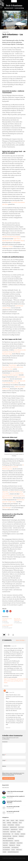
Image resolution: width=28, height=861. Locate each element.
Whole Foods (19, 849)
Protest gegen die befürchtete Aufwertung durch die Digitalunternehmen (13, 496)
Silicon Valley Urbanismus (8, 840)
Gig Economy (13, 831)
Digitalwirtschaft (13, 827)
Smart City (17, 840)
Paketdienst (21, 836)
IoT (12, 833)
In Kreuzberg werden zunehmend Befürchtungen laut (13, 467)
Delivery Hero (5, 827)
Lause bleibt (6, 494)
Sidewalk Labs (10, 838)
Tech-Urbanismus (14, 5)
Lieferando (23, 833)
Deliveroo (17, 824)
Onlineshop (15, 836)
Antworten (6, 685)
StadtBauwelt (12, 842)
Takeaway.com (12, 845)
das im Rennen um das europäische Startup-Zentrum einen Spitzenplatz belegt (14, 352)
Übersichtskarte (13, 365)
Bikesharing (15, 822)
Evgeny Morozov (14, 829)
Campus (4, 824)
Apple (17, 820)
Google (18, 831)
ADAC (4, 820)
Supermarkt (5, 845)
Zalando (4, 851)
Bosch (20, 822)
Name (4, 754)
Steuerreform (19, 842)
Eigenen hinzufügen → (21, 640)
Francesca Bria (6, 831)
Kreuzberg (17, 833)
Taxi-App (18, 845)
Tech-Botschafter (6, 847)
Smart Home (5, 842)
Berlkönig (9, 822)
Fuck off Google (7, 507)
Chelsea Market (11, 824)
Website (4, 766)
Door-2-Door (21, 827)
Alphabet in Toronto (7, 246)
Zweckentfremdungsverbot (13, 851)
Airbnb (8, 820)
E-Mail (4, 760)
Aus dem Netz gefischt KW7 (7, 625)
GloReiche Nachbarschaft (16, 492)
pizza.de (4, 838)
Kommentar (5, 741)
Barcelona (22, 820)
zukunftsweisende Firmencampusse (11, 237)
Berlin (4, 822)
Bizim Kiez (5, 492)
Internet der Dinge (6, 833)
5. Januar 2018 (11, 692)
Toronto (13, 849)
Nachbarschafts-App (7, 836)
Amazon (12, 820)
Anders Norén (22, 858)
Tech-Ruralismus (15, 847)
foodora (20, 829)
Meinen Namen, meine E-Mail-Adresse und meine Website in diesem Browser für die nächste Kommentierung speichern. (13, 774)
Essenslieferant (6, 829)
